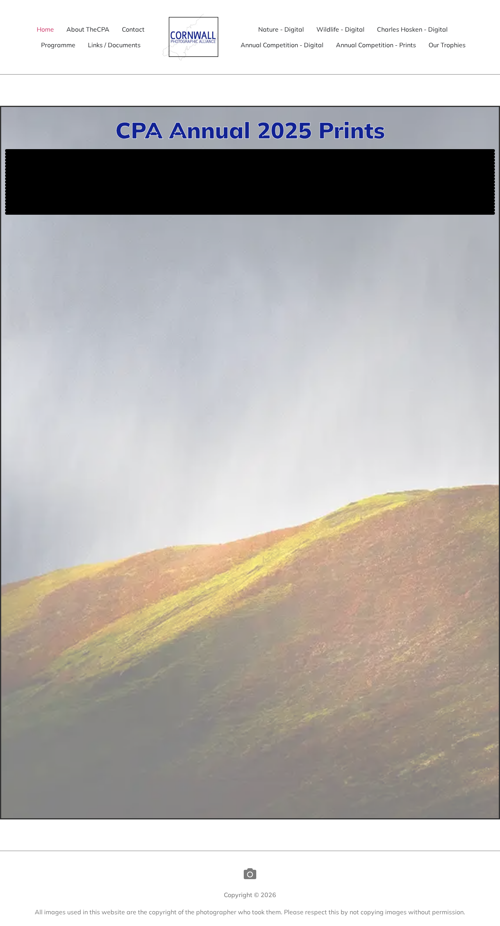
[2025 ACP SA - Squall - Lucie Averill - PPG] (250, 172)
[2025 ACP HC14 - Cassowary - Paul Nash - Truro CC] (250, 213)
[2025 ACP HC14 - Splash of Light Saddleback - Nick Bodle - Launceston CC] (250, 200)
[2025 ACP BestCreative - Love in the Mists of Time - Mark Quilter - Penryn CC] (250, 163)
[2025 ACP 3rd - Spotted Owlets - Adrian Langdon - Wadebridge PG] (250, 160)
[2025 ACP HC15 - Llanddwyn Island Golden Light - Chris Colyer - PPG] (250, 197)
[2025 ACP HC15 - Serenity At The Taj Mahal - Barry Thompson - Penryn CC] (250, 194)
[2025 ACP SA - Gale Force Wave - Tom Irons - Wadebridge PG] (250, 175)
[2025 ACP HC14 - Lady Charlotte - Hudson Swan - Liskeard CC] (250, 203)
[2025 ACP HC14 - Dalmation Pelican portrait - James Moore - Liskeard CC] (250, 210)
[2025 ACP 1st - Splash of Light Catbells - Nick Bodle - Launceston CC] (250, 153)
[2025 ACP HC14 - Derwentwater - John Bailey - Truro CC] (250, 206)
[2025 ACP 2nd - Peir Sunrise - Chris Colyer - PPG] (250, 156)
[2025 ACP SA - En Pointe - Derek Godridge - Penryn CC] (250, 185)
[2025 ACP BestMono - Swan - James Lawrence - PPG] (250, 166)
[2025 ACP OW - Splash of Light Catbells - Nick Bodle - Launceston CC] (250, 150)
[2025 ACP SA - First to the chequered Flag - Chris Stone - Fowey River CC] (250, 181)
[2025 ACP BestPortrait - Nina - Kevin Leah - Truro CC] (250, 169)
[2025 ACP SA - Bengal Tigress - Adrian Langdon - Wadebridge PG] (250, 188)
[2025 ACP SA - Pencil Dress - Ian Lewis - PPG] (250, 178)
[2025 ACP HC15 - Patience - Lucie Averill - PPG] (250, 191)
